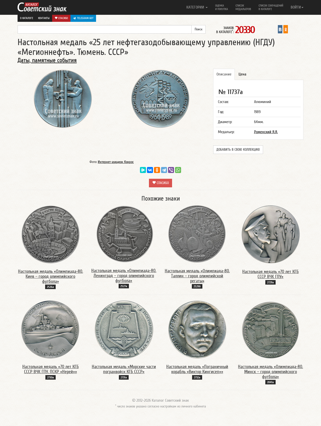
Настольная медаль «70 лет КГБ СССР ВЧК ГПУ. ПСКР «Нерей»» (50, 369)
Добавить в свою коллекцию (238, 150)
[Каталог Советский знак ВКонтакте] (280, 29)
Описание (223, 74)
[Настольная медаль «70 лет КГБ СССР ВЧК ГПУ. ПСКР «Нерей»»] (50, 329)
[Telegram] (164, 170)
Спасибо (62, 18)
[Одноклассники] (157, 170)
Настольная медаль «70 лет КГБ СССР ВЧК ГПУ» (270, 274)
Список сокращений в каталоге (271, 7)
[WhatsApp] (178, 170)
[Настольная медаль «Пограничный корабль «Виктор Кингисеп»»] (197, 329)
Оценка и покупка (221, 7)
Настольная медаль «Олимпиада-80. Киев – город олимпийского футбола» (50, 276)
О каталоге (26, 18)
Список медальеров (243, 7)
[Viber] (171, 170)
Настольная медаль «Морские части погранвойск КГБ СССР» (124, 369)
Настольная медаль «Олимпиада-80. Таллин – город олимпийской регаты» (197, 276)
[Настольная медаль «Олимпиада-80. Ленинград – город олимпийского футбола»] (124, 233)
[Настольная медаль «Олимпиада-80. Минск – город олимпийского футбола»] (270, 329)
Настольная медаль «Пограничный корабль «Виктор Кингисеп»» (197, 369)
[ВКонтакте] (150, 170)
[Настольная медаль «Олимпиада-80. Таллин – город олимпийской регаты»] (197, 234)
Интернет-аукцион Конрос (116, 162)
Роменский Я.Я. (266, 132)
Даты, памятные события (47, 60)
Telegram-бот (85, 18)
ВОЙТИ (296, 7)
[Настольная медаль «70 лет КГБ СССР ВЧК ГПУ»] (270, 234)
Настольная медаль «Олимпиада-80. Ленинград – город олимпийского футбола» (123, 275)
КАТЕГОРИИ (195, 7)
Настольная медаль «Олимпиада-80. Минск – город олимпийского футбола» (270, 371)
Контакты (44, 18)
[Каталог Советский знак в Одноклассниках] (285, 29)
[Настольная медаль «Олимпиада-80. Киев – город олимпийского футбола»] (50, 234)
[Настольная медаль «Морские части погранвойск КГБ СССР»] (124, 329)
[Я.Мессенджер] (143, 170)
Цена (242, 74)
